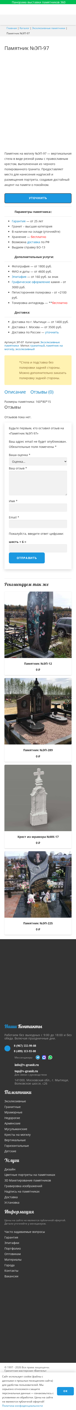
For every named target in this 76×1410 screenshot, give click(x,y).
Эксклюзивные (15, 1101)
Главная (12, 28)
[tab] (15, 392)
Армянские (12, 1123)
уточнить (52, 332)
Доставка (11, 1197)
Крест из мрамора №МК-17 (38, 837)
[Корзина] (61, 20)
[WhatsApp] (50, 1057)
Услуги (11, 1160)
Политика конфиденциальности (22, 1405)
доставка (33, 242)
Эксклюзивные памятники (48, 28)
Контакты (11, 1271)
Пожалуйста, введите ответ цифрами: (36, 534)
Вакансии (11, 1276)
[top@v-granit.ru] (9, 1072)
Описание (15, 392)
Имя (13, 501)
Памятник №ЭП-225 (38, 923)
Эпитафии (11, 1243)
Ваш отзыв (18, 468)
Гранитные (12, 1107)
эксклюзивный (25, 349)
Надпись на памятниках (21, 1191)
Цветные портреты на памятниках (29, 1175)
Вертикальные (15, 1140)
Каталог (24, 28)
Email (14, 517)
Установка (11, 1202)
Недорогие (12, 1118)
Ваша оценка (19, 455)
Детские (10, 1151)
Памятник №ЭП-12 (38, 664)
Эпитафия (19, 277)
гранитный (37, 345)
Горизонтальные (16, 1146)
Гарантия (19, 221)
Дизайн (9, 1169)
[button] (70, 20)
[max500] (44, 1057)
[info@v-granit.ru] (9, 1064)
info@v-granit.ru (27, 1065)
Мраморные (13, 1112)
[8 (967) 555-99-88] (9, 1048)
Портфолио (12, 1248)
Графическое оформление (31, 282)
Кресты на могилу (17, 1135)
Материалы (13, 1259)
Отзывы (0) (41, 392)
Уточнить (38, 198)
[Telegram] (38, 1057)
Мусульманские (15, 1129)
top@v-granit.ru (26, 1071)
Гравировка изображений (23, 1186)
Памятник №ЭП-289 (38, 750)
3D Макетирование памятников (27, 1180)
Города (9, 1265)
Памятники (17, 1092)
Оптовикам (12, 1254)
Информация (19, 1211)
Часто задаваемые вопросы (24, 1232)
